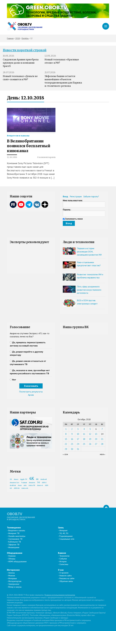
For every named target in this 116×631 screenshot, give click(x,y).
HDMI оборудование (17, 561)
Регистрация (76, 196)
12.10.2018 (12, 157)
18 (84, 439)
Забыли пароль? (91, 196)
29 (66, 449)
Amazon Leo (14, 483)
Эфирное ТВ (13, 544)
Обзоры (11, 558)
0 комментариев (46, 157)
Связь (61, 527)
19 (90, 439)
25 (84, 444)
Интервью (12, 578)
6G (11, 488)
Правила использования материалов (59, 595)
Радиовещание (66, 536)
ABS (46, 485)
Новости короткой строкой (24, 50)
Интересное (13, 569)
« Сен (65, 454)
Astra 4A (25, 488)
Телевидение (14, 527)
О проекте (63, 572)
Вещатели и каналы (18, 135)
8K (37, 479)
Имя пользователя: (73, 200)
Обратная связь (66, 581)
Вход (65, 196)
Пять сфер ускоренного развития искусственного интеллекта (89, 289)
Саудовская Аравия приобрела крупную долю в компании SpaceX (20, 62)
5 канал (24, 483)
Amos (16, 479)
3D (11, 479)
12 (90, 434)
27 (96, 444)
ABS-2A (17, 488)
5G (38, 482)
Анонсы (11, 572)
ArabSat (13, 485)
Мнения (11, 575)
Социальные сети (66, 539)
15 (66, 439)
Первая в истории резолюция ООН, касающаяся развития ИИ (89, 251)
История (62, 561)
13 (96, 434)
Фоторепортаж (14, 581)
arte (25, 485)
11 (84, 434)
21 (102, 439)
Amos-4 (40, 485)
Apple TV (23, 479)
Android (43, 479)
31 (78, 449)
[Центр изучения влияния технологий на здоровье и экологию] (58, 17)
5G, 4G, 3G (63, 533)
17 (78, 439)
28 (102, 444)
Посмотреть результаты (31, 391)
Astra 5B (32, 485)
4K (31, 478)
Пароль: (67, 209)
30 (72, 449)
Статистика (63, 564)
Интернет (63, 530)
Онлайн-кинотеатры (16, 536)
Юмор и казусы (15, 587)
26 (90, 444)
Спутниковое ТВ (15, 539)
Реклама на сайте (66, 578)
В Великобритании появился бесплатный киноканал (28, 146)
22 (66, 444)
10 (78, 434)
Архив (31, 394)
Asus (20, 485)
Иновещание (13, 547)
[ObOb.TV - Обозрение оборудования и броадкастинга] (24, 26)
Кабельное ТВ (14, 541)
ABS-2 (44, 483)
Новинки (12, 556)
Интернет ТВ (13, 533)
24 (78, 444)
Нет (14, 379)
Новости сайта (65, 575)
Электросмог (13, 584)
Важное (62, 552)
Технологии (64, 556)
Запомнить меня (74, 218)
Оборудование (14, 552)
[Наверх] (106, 507)
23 (72, 444)
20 (96, 439)
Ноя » (102, 454)
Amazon (32, 483)
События (63, 558)
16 (72, 439)
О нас (61, 569)
